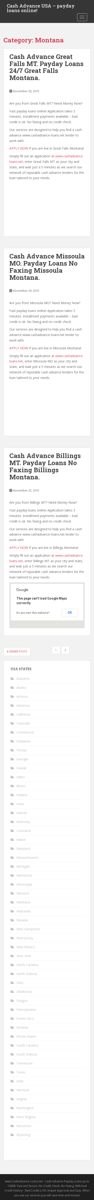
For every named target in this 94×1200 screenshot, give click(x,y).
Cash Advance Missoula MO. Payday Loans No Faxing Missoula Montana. (47, 266)
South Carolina (27, 1045)
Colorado (23, 723)
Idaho (20, 777)
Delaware (23, 741)
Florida (21, 750)
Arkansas (23, 705)
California (23, 714)
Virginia (21, 1099)
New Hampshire (28, 929)
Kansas (21, 813)
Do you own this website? (33, 612)
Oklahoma (24, 991)
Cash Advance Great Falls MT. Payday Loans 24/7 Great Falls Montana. (46, 67)
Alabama (22, 678)
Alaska (21, 687)
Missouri (22, 893)
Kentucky (23, 821)
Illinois (21, 786)
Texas (20, 1072)
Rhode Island (26, 1036)
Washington (25, 1108)
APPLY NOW (18, 148)
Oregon (22, 1000)
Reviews (22, 1027)
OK (70, 612)
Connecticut (25, 732)
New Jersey (24, 938)
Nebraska (23, 911)
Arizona (22, 696)
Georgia (22, 759)
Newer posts (18, 651)
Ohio (20, 983)
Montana (23, 902)
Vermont (22, 1090)
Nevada (22, 920)
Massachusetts (27, 857)
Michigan (23, 866)
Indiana (21, 795)
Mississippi (24, 884)
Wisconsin (23, 1126)
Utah (20, 1081)
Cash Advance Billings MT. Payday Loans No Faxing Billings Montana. (45, 466)
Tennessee (24, 1063)
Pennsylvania (26, 1009)
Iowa (20, 804)
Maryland (23, 848)
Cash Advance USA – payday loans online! (41, 7)
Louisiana (23, 830)
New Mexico (25, 947)
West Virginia (25, 1117)
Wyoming (23, 1135)
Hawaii (21, 768)
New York (23, 956)
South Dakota (26, 1054)
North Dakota (26, 974)
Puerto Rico (25, 1018)
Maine (21, 839)
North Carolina (27, 965)
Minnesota (24, 875)
